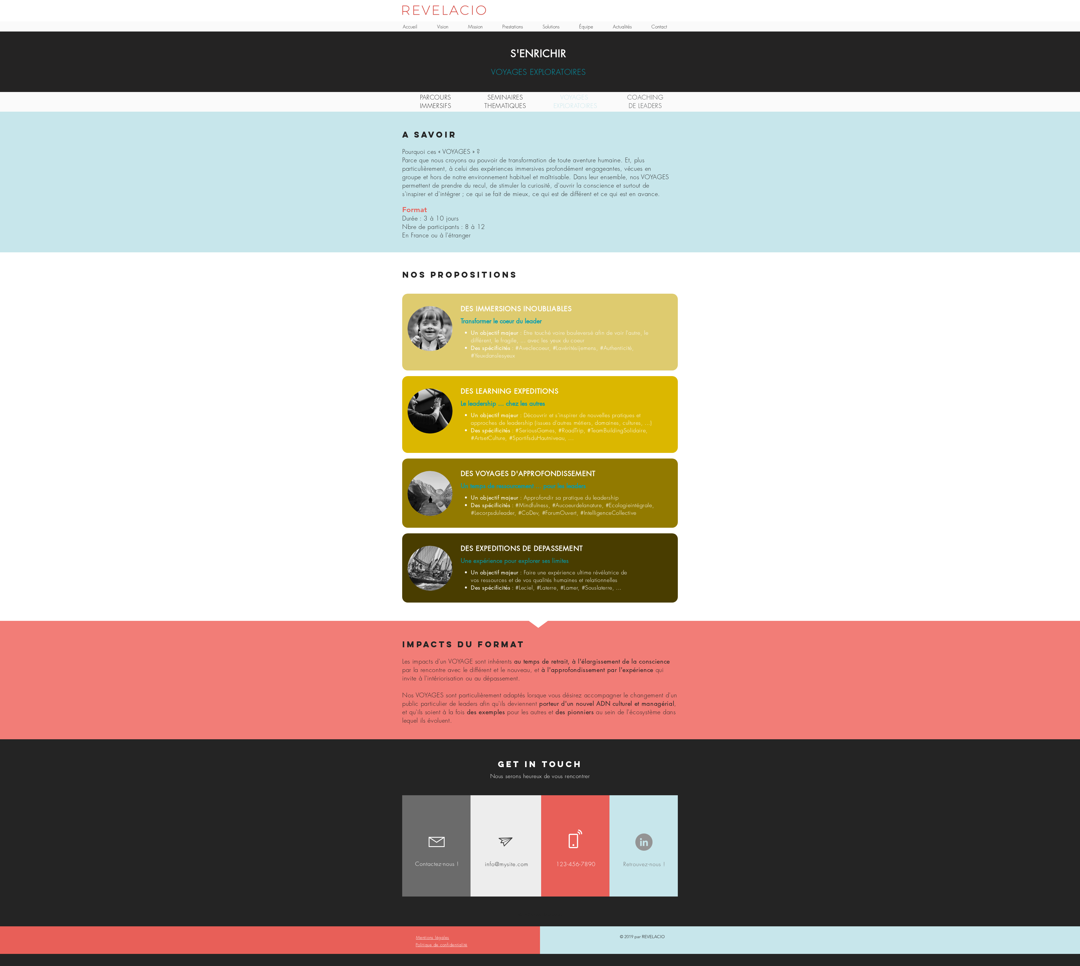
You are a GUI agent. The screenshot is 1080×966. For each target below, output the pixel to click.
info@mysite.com (506, 864)
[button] (432, 937)
